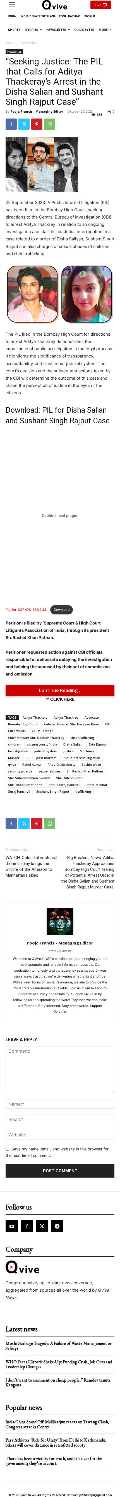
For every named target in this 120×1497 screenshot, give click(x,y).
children (14, 744)
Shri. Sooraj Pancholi (64, 785)
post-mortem (46, 758)
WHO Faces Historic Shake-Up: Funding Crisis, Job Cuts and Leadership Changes (59, 1364)
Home (10, 42)
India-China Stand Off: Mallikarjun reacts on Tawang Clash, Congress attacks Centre (57, 1424)
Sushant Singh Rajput (52, 791)
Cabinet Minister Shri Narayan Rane (71, 724)
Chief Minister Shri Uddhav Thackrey (36, 737)
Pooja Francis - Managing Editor (37, 111)
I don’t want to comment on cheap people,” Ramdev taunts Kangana (58, 1382)
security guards (20, 771)
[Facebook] (11, 124)
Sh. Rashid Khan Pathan (85, 771)
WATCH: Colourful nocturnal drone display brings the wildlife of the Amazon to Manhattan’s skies (31, 866)
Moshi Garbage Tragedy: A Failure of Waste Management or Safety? (59, 1345)
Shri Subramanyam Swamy (29, 778)
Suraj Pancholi (19, 791)
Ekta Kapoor (98, 744)
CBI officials (17, 731)
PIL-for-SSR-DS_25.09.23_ (27, 609)
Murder (14, 758)
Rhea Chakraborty (61, 764)
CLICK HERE (62, 699)
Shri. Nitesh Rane (69, 778)
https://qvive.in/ (60, 951)
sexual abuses (50, 771)
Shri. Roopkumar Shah (25, 785)
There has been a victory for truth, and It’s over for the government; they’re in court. (54, 1461)
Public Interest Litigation (81, 758)
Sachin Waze (91, 764)
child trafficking (82, 737)
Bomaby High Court (23, 724)
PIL (28, 758)
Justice (68, 751)
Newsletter (29, 42)
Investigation (18, 751)
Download (61, 609)
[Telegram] (57, 1226)
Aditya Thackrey (66, 717)
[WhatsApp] (49, 124)
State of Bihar (97, 785)
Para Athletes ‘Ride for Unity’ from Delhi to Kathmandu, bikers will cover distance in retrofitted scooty (56, 1442)
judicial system (45, 751)
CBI (107, 724)
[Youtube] (12, 1226)
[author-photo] (60, 935)
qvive (12, 764)
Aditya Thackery (35, 717)
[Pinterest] (36, 124)
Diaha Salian (73, 744)
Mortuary (87, 751)
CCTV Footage (43, 731)
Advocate (92, 717)
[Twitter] (24, 124)
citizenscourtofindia (42, 744)
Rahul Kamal (32, 764)
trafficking (83, 791)
